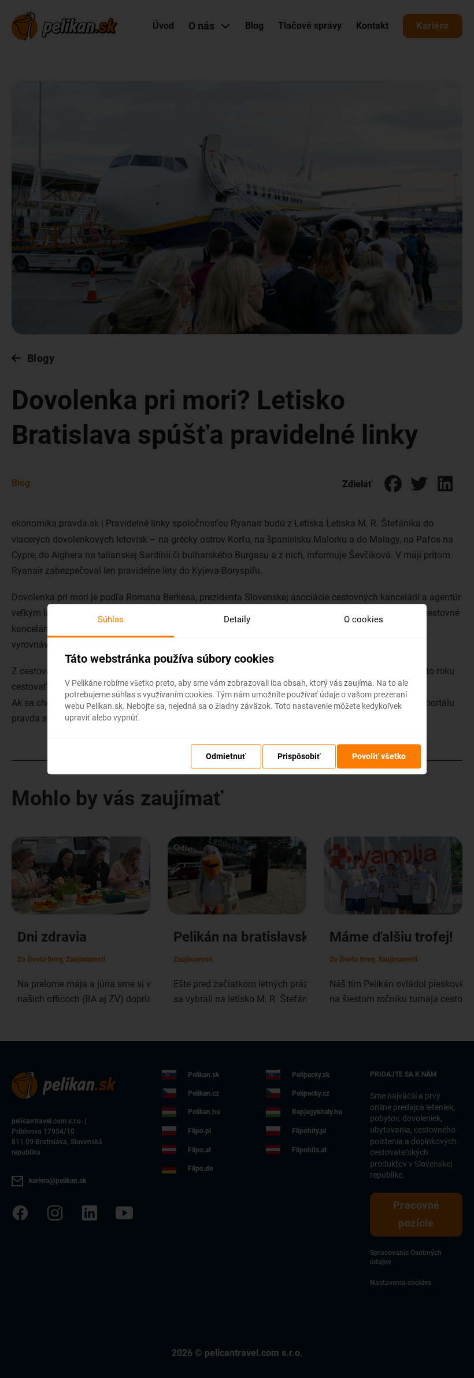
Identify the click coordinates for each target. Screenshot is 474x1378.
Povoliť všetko (379, 756)
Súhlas (111, 619)
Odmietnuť (226, 756)
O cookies (363, 619)
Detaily (237, 619)
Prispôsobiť (299, 756)
